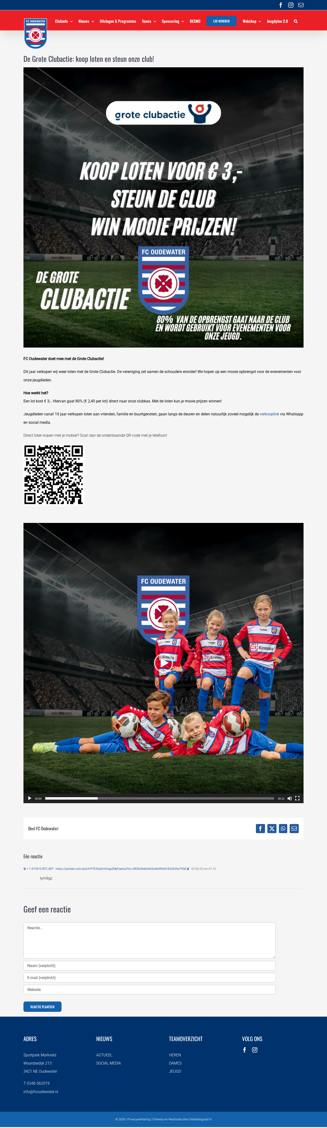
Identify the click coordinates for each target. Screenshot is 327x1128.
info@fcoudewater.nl (40, 1091)
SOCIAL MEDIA (108, 1063)
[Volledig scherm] (297, 798)
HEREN (175, 1055)
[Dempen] (289, 798)
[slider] (159, 798)
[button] (296, 20)
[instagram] (254, 1050)
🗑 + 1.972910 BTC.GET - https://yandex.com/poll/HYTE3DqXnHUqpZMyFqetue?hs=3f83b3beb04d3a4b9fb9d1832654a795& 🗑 (106, 868)
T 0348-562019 (36, 1083)
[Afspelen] (29, 798)
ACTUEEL (104, 1055)
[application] (163, 663)
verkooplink (269, 414)
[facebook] (244, 1050)
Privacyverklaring (138, 1119)
